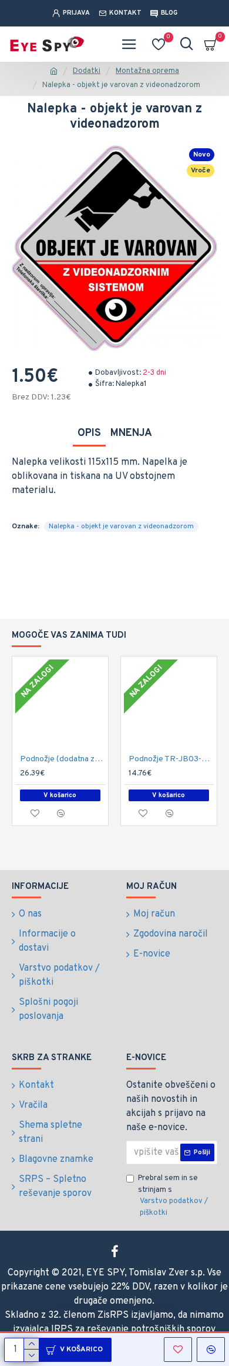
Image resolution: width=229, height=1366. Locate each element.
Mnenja (131, 433)
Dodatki (86, 71)
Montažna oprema (147, 71)
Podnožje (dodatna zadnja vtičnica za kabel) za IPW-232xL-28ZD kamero (62, 759)
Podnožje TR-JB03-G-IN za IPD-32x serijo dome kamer (171, 759)
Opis (89, 433)
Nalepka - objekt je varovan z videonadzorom (121, 526)
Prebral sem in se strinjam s (173, 1196)
